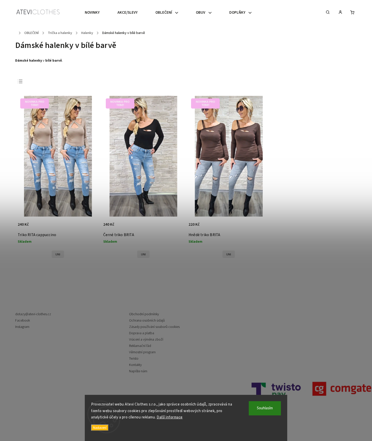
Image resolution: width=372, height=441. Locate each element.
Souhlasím (265, 408)
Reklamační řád (140, 345)
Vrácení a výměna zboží (146, 339)
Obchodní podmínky (144, 314)
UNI (57, 254)
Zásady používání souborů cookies (154, 326)
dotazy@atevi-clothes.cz (33, 314)
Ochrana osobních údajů (147, 320)
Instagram (22, 326)
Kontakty (135, 364)
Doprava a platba (141, 333)
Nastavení (100, 427)
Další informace (170, 417)
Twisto (133, 358)
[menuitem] (97, 12)
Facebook (22, 320)
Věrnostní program (142, 352)
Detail (89, 227)
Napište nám (138, 371)
